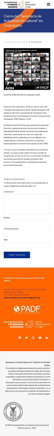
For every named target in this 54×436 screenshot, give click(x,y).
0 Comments (36, 42)
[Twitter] (26, 337)
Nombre (7, 218)
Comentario (9, 192)
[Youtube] (40, 337)
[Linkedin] (46, 337)
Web (6, 240)
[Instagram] (33, 337)
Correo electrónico (11, 229)
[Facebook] (19, 337)
